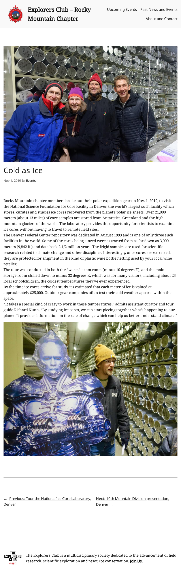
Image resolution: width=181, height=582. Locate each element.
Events (31, 180)
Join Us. (136, 560)
